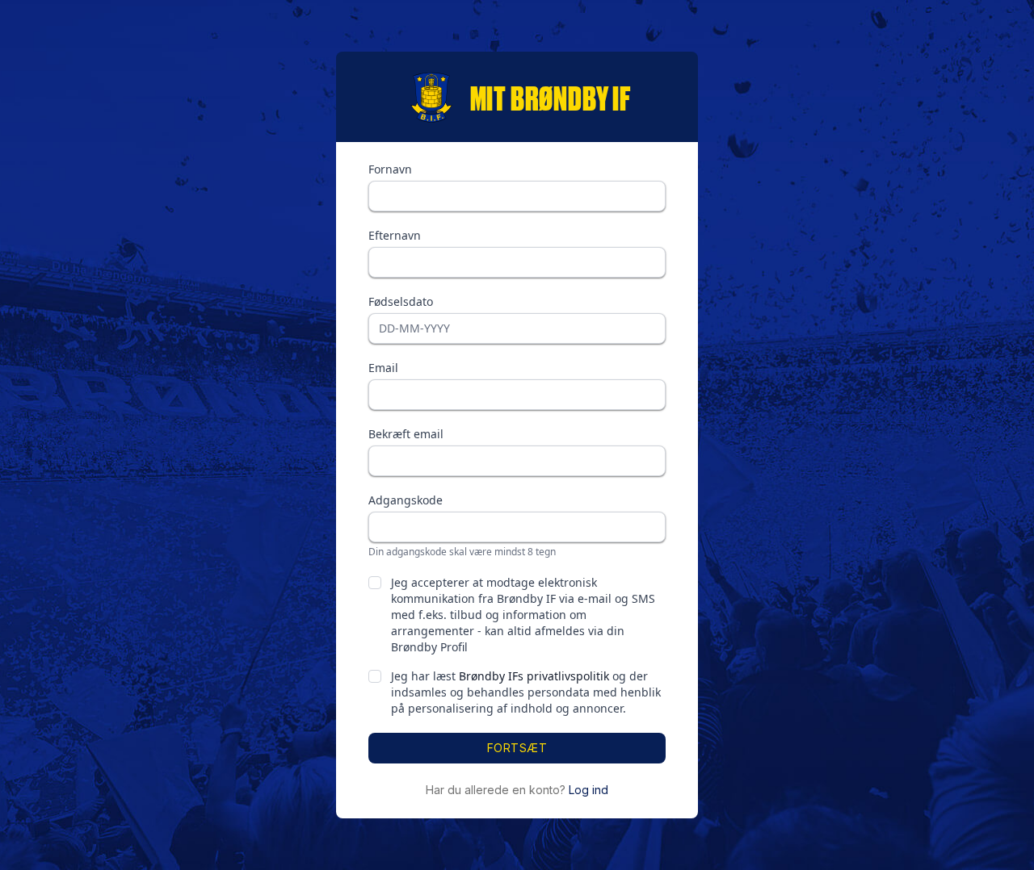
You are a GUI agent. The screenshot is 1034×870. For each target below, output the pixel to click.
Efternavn (394, 235)
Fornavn (390, 169)
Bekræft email (405, 433)
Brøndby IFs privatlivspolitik (534, 676)
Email (383, 367)
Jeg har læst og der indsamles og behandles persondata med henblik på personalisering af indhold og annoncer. (526, 692)
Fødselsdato (400, 301)
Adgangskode (405, 500)
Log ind (588, 790)
